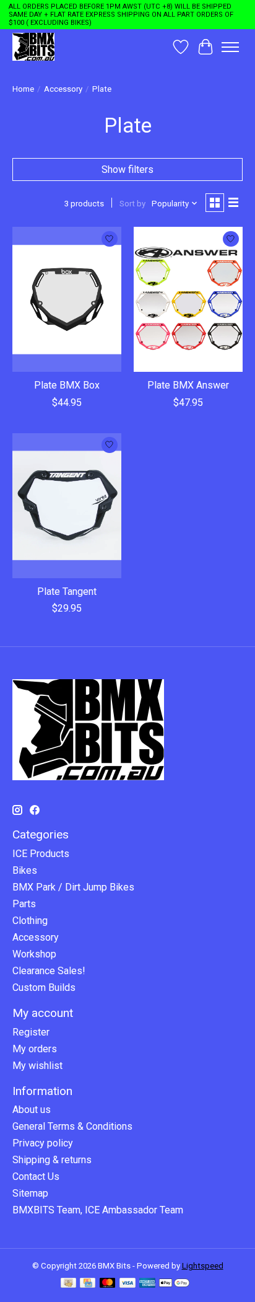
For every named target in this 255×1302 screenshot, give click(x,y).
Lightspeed (202, 1265)
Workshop (34, 954)
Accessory (63, 89)
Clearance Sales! (48, 971)
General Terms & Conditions (72, 1126)
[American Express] (147, 1284)
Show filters (127, 169)
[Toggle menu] (230, 47)
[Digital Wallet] (174, 1284)
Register (31, 1032)
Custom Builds (44, 987)
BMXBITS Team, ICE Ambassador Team (97, 1210)
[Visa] (127, 1284)
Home (23, 89)
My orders (34, 1049)
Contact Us (35, 1176)
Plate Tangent (67, 591)
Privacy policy (42, 1143)
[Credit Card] (87, 1284)
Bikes (24, 870)
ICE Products (40, 854)
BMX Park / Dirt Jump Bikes (73, 887)
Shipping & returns (52, 1160)
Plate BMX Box (67, 385)
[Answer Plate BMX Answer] (188, 299)
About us (31, 1109)
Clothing (30, 920)
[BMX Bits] (33, 47)
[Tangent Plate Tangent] (66, 505)
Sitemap (30, 1193)
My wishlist (37, 1065)
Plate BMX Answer (188, 385)
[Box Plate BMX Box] (66, 299)
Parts (24, 904)
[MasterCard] (108, 1284)
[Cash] (68, 1284)
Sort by (132, 203)
